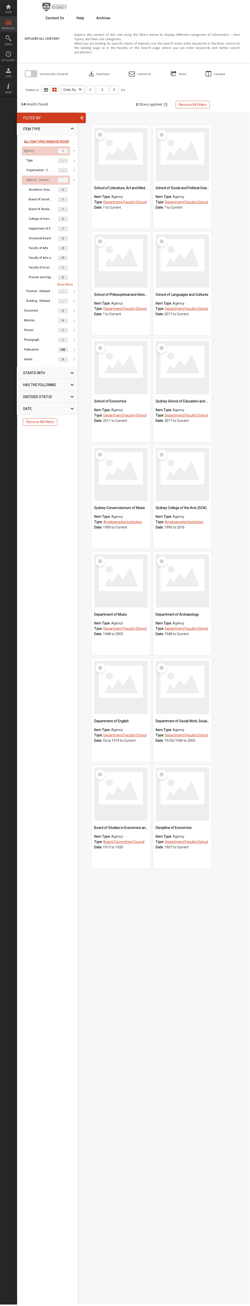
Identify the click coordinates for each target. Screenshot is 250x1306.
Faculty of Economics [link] (41, 267)
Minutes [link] (29, 320)
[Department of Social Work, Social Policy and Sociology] (182, 687)
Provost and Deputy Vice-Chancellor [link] (41, 277)
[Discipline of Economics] (182, 794)
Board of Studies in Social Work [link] (41, 209)
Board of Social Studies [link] (41, 199)
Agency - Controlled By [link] (38, 180)
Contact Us (54, 18)
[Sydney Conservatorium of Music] (121, 474)
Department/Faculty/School (125, 202)
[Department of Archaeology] (182, 581)
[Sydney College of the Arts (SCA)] (182, 474)
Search (8, 44)
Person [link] (28, 330)
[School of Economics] (121, 367)
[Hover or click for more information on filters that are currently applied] (166, 104)
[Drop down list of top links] (226, 2)
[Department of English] (121, 687)
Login (8, 76)
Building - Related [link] (38, 301)
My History (8, 60)
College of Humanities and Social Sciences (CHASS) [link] (41, 219)
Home (8, 12)
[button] (139, 74)
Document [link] (31, 310)
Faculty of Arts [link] (38, 248)
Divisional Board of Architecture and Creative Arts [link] (41, 238)
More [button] (8, 92)
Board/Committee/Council (123, 842)
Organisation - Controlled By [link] (38, 170)
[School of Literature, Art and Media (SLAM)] (121, 154)
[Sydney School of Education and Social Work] (182, 367)
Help (80, 18)
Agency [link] (29, 150)
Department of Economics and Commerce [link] (41, 228)
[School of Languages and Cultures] (182, 261)
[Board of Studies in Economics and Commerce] (121, 794)
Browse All (8, 28)
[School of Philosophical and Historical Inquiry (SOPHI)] (121, 261)
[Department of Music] (121, 581)
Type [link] (29, 160)
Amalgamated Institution (122, 522)
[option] (47, 226)
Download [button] (98, 73)
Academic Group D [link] (41, 189)
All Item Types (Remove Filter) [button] (46, 141)
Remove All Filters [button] (192, 105)
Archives (103, 18)
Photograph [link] (31, 340)
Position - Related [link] (38, 291)
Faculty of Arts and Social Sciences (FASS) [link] (41, 257)
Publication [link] (31, 349)
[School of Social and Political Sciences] (182, 154)
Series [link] (28, 359)
